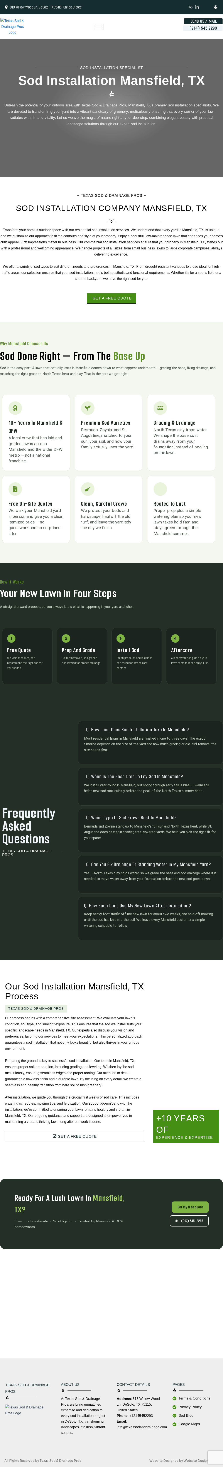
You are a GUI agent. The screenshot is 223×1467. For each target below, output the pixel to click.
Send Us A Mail (204, 21)
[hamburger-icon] (98, 27)
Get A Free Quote (112, 298)
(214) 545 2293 (203, 28)
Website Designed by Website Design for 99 (184, 1461)
